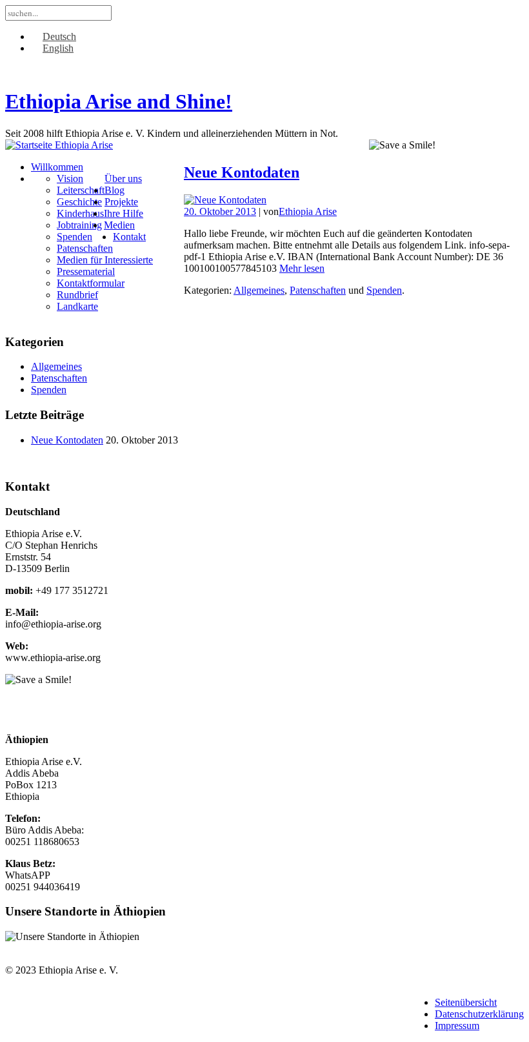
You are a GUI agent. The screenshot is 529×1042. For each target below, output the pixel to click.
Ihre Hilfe (123, 213)
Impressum (457, 1025)
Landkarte (77, 306)
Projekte (121, 201)
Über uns (123, 178)
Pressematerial (86, 271)
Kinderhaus (80, 213)
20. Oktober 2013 (220, 211)
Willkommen (57, 166)
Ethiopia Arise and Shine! (118, 101)
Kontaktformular (91, 283)
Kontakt (129, 236)
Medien (119, 225)
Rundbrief (77, 294)
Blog (115, 190)
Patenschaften (85, 248)
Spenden (74, 236)
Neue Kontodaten (241, 172)
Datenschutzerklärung (479, 1013)
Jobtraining (79, 225)
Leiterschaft (81, 190)
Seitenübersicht (466, 1002)
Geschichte (79, 201)
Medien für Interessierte (105, 259)
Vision (70, 178)
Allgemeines (259, 290)
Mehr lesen (301, 268)
